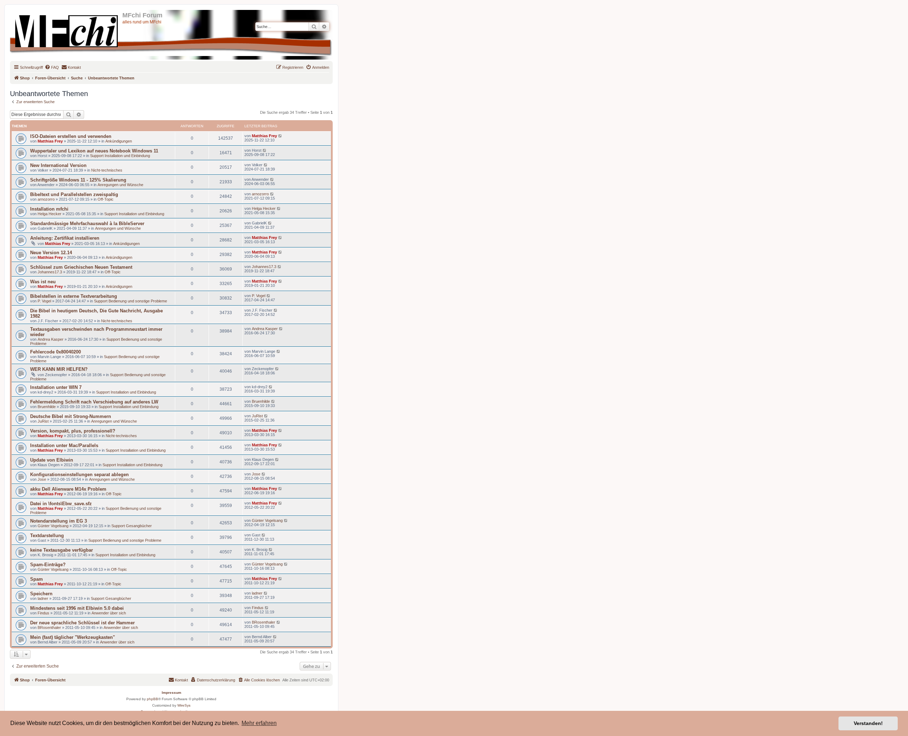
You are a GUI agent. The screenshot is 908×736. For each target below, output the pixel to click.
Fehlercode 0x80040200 (55, 352)
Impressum (171, 693)
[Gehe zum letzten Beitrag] (280, 136)
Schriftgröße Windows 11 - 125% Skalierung (78, 180)
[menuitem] (52, 67)
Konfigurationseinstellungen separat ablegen (79, 474)
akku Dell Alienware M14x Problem (68, 489)
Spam (36, 579)
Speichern (41, 593)
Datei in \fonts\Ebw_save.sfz (61, 503)
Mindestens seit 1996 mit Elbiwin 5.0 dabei (77, 608)
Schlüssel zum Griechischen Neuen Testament (81, 267)
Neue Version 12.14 (51, 252)
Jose (42, 479)
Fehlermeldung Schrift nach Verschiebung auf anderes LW (94, 402)
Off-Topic (106, 199)
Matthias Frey (50, 141)
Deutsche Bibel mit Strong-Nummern (70, 416)
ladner (43, 598)
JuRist (43, 421)
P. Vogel (44, 301)
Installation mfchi (49, 209)
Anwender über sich (109, 613)
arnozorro (46, 199)
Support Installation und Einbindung (120, 156)
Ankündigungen (118, 141)
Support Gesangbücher (131, 526)
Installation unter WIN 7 (56, 387)
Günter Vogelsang (53, 526)
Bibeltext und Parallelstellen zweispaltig (74, 194)
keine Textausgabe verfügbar (61, 550)
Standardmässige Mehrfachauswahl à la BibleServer (87, 223)
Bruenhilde (47, 407)
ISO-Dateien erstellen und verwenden (70, 136)
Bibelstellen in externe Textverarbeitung (73, 296)
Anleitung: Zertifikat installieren (64, 238)
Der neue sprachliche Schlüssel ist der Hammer (82, 622)
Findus (43, 613)
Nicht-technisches (106, 170)
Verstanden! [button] (868, 723)
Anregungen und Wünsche (120, 185)
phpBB (152, 699)
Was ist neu (43, 281)
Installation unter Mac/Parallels (64, 445)
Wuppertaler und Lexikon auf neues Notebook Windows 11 (94, 151)
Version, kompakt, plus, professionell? (72, 431)
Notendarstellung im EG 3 (58, 521)
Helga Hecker (49, 214)
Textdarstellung (47, 535)
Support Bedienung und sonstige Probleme (130, 301)
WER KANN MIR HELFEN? (59, 369)
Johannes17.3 (50, 272)
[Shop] (67, 30)
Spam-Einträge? (48, 564)
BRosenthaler (49, 627)
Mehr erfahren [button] (259, 723)
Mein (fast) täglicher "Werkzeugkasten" (72, 637)
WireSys (183, 705)
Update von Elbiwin (51, 460)
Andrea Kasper (50, 339)
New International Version (58, 165)
